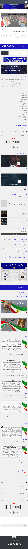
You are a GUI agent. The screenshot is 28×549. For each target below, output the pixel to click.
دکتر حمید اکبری (23, 101)
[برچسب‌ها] (20, 197)
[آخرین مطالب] (7, 197)
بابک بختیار (25, 114)
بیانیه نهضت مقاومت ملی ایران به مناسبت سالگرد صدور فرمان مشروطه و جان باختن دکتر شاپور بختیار (18, 204)
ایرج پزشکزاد (24, 95)
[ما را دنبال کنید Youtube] (5, 46)
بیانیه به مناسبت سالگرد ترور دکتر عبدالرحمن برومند (17, 375)
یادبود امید (25, 168)
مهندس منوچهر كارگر (23, 116)
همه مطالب (25, 201)
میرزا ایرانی (25, 110)
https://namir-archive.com (14, 281)
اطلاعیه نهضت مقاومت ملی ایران (21, 441)
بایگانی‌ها (25, 523)
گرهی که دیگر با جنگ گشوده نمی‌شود (19, 221)
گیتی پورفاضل (24, 103)
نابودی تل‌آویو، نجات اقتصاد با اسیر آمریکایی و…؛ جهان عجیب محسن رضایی (15, 252)
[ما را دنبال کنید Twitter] (3, 46)
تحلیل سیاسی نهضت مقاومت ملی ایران (20, 213)
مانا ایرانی (25, 112)
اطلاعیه (26, 439)
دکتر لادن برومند (23, 99)
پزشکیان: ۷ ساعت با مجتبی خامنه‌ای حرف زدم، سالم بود (16, 244)
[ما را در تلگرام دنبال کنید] (10, 46)
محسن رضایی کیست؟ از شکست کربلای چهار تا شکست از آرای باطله (14, 248)
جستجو (4, 53)
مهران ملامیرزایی (24, 117)
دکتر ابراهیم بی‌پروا (4, 29)
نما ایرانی (25, 119)
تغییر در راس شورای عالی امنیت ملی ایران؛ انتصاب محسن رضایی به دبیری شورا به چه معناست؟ (14, 240)
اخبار (26, 459)
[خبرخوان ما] (8, 46)
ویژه (23, 352)
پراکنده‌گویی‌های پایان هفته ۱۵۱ (18, 31)
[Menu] (26, 2)
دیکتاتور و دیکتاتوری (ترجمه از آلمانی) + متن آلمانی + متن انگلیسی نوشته (14, 258)
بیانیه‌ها (26, 352)
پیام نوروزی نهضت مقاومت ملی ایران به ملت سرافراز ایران (16, 416)
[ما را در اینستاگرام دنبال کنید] (13, 46)
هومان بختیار (24, 108)
